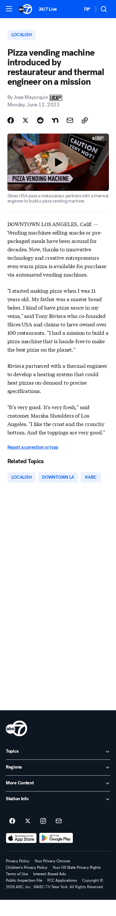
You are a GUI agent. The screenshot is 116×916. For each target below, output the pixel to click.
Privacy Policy (17, 861)
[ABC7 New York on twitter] (27, 821)
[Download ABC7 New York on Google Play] (56, 838)
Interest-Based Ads (49, 874)
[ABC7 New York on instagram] (43, 821)
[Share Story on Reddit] (40, 120)
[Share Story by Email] (69, 120)
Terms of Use (17, 874)
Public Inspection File (24, 880)
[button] (9, 8)
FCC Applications (62, 880)
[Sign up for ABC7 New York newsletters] (58, 821)
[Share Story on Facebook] (10, 120)
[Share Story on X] (25, 120)
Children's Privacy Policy (26, 867)
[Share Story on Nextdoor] (55, 120)
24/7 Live (48, 9)
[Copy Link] (84, 120)
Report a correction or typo (32, 447)
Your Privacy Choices (52, 861)
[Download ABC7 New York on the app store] (21, 838)
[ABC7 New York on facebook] (12, 821)
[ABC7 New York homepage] (25, 9)
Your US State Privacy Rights (77, 867)
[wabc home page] (16, 728)
